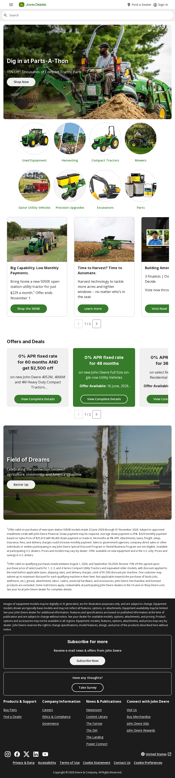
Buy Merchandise (139, 717)
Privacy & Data (24, 763)
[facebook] (17, 754)
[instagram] (7, 754)
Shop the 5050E (28, 309)
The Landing (94, 737)
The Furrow (94, 723)
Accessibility (47, 763)
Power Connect (97, 744)
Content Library (97, 717)
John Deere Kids (138, 723)
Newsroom (94, 710)
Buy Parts (10, 710)
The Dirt (92, 730)
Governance (50, 723)
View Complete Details (38, 399)
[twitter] (26, 754)
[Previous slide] (78, 324)
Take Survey (88, 687)
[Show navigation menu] (11, 4)
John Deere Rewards (141, 730)
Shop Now (21, 82)
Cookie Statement (96, 763)
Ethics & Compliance (56, 717)
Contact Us (122, 763)
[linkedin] (36, 754)
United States (156, 754)
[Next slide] (96, 324)
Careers (47, 710)
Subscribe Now (87, 661)
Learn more (93, 309)
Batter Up (21, 485)
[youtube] (45, 754)
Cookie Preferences (148, 763)
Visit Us (132, 710)
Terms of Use (70, 763)
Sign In (163, 5)
